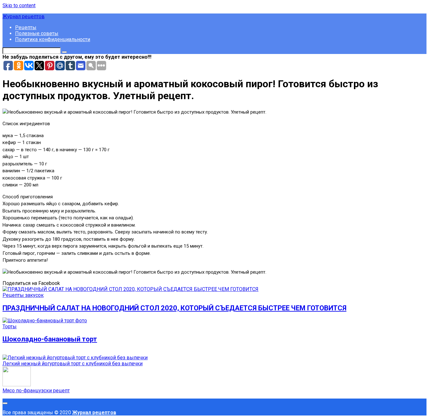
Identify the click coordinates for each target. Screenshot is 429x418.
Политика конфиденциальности (52, 39)
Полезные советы (36, 33)
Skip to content (19, 5)
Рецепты (25, 27)
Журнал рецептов (24, 16)
